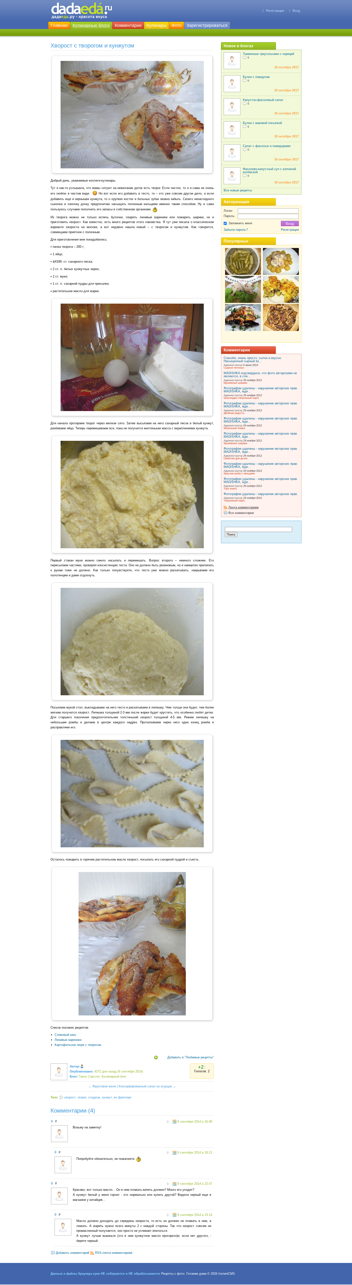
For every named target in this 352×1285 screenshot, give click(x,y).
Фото (176, 25)
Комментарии (128, 25)
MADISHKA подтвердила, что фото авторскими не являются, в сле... (260, 374)
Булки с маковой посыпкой (262, 123)
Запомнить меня (240, 223)
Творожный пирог (234, 500)
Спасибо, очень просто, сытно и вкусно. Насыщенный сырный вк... (253, 359)
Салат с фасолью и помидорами (266, 146)
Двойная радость (234, 413)
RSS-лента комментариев (113, 1253)
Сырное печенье (234, 367)
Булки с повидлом (256, 77)
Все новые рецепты (238, 190)
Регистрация (275, 10)
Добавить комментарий (72, 1253)
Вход (296, 10)
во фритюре (122, 1097)
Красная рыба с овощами (239, 473)
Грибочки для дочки (235, 458)
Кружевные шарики (235, 382)
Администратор (233, 365)
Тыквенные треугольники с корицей (268, 54)
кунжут (107, 1097)
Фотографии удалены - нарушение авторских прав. (261, 494)
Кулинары (156, 25)
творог (81, 1097)
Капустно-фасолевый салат (263, 100)
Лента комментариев (243, 507)
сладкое (94, 1097)
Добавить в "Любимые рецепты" (190, 1057)
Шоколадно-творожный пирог (241, 397)
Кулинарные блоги (91, 25)
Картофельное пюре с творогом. (78, 1045)
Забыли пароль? (236, 229)
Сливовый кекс (65, 1035)
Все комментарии (241, 513)
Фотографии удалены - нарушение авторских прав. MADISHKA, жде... (261, 389)
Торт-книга (230, 488)
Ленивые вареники (68, 1040)
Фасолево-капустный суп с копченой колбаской (269, 170)
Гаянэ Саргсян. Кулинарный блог (102, 1076)
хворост (69, 1097)
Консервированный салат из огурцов (145, 1086)
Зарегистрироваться (207, 25)
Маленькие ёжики (234, 428)
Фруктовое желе (104, 1086)
